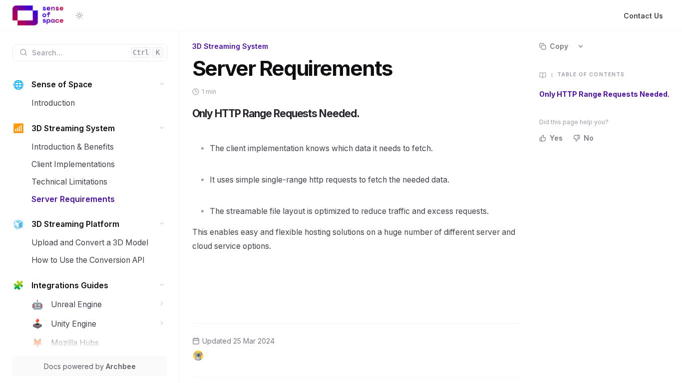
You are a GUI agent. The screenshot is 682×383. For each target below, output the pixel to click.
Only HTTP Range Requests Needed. (604, 94)
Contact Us (643, 15)
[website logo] (38, 15)
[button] (162, 84)
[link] (89, 85)
